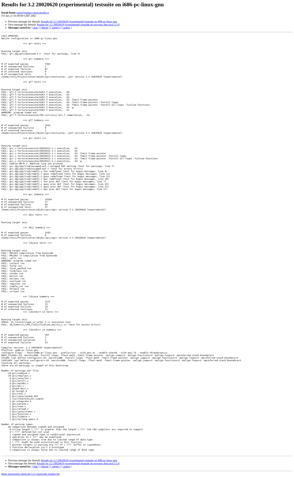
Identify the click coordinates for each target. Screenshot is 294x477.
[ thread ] (45, 27)
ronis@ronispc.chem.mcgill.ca (32, 12)
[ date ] (35, 27)
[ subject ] (55, 27)
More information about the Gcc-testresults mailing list (30, 474)
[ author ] (66, 27)
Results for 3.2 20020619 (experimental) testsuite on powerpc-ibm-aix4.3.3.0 (78, 24)
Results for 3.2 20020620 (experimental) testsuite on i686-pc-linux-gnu (79, 21)
